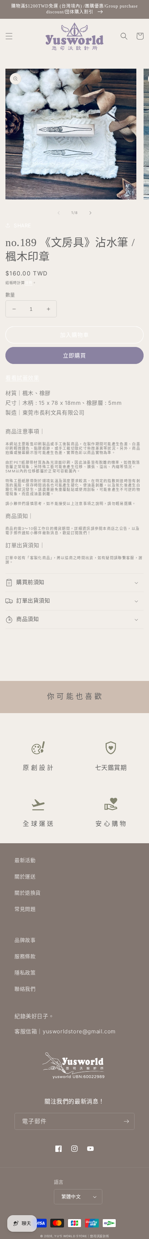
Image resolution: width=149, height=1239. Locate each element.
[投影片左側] (59, 213)
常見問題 (24, 909)
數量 (10, 294)
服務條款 (24, 956)
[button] (9, 36)
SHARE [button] (22, 225)
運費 (29, 282)
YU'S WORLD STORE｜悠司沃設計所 (81, 1236)
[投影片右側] (90, 213)
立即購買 (74, 355)
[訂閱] (126, 1121)
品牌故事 (24, 940)
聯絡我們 (24, 989)
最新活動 (24, 860)
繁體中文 (71, 1196)
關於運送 (24, 876)
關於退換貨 (27, 892)
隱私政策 (24, 972)
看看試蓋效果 (22, 377)
